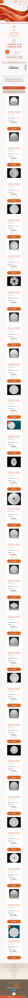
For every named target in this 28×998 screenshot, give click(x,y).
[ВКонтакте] (13, 990)
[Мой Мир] (15, 990)
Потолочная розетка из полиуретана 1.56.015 (14, 364)
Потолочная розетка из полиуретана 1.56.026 (14, 725)
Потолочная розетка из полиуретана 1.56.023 (14, 545)
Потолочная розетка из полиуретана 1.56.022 (14, 148)
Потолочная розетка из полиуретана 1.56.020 (14, 256)
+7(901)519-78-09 (14, 47)
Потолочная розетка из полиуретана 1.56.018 (14, 797)
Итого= (17, 52)
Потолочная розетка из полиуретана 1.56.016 (14, 112)
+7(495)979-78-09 (14, 44)
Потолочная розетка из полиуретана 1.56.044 (14, 400)
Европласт (17, 117)
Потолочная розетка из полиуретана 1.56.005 (14, 508)
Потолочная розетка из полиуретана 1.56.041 (14, 472)
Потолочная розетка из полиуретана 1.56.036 (14, 869)
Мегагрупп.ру (18, 987)
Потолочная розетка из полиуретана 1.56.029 (14, 617)
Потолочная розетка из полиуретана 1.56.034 (14, 220)
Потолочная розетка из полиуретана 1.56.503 (14, 941)
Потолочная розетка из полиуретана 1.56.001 (14, 653)
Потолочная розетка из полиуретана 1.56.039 (14, 689)
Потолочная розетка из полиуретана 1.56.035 (14, 184)
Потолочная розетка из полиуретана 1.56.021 (14, 328)
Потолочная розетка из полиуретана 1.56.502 (14, 436)
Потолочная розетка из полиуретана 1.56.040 (14, 761)
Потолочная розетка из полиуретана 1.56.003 (14, 292)
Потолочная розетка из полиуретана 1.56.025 (14, 905)
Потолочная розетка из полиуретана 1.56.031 (14, 581)
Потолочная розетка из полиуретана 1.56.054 (14, 833)
